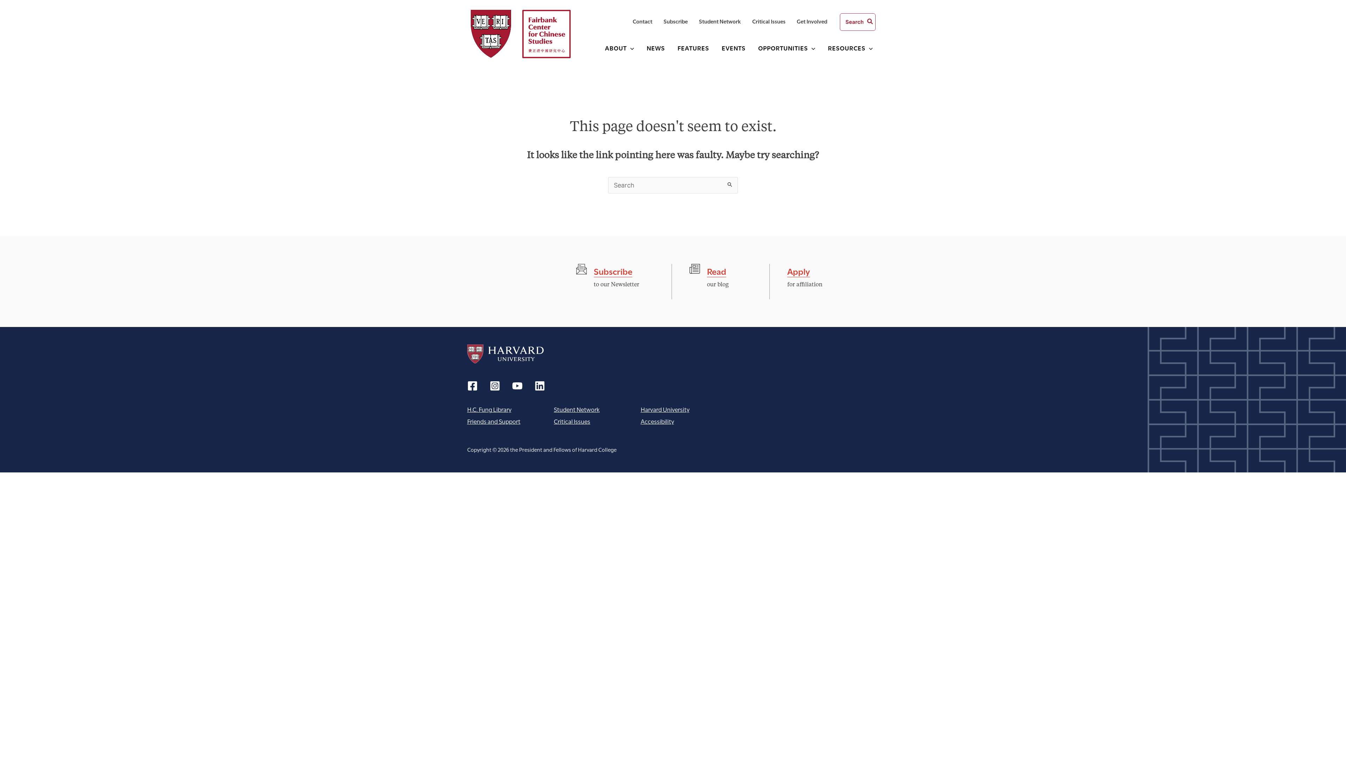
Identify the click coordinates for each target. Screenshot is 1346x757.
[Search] (870, 22)
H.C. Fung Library (489, 409)
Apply (798, 271)
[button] (630, 48)
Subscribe (613, 271)
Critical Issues (572, 421)
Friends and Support (494, 421)
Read (716, 271)
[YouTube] (517, 386)
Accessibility (657, 421)
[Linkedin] (540, 386)
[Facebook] (472, 386)
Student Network (577, 409)
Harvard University (505, 354)
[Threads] (495, 386)
